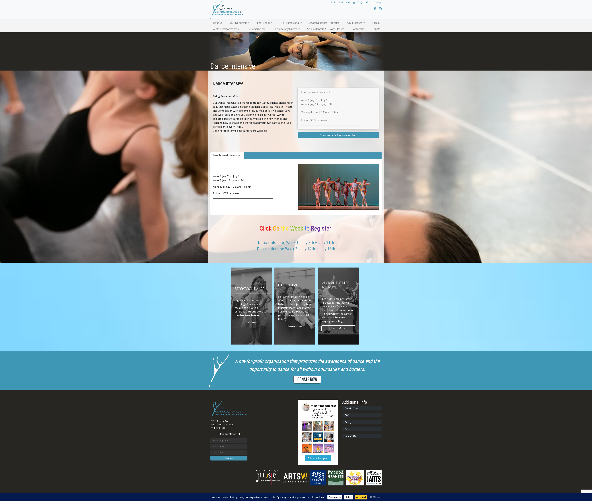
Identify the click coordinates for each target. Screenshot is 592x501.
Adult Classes (355, 22)
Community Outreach (287, 29)
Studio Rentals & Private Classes (325, 29)
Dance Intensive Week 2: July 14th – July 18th (296, 248)
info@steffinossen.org (369, 2)
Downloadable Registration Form (339, 135)
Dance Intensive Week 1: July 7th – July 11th (296, 242)
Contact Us (358, 29)
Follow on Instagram (318, 458)
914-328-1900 (342, 2)
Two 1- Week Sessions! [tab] (227, 155)
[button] (307, 426)
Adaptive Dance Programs (324, 22)
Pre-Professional (290, 22)
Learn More (251, 322)
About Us (217, 22)
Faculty (376, 22)
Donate (376, 29)
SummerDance (257, 29)
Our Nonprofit (238, 22)
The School (263, 22)
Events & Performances (225, 29)
